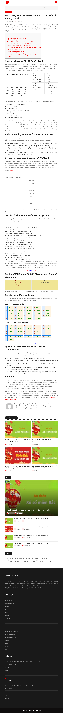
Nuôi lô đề (31, 270)
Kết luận (9, 57)
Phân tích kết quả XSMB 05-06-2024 (17, 38)
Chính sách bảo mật (15, 561)
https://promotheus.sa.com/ (12, 628)
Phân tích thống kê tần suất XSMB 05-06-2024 (19, 42)
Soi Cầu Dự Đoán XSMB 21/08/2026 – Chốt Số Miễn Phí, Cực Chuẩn (44, 441)
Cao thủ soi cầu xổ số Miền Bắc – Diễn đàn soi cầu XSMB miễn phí (28, 558)
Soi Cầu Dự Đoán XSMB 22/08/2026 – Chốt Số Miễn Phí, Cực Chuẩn (17, 441)
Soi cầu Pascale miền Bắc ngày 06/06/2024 (18, 44)
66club (7, 640)
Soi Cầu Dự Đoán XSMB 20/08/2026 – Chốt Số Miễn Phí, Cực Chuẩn (17, 467)
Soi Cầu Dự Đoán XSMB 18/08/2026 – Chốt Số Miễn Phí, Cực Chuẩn (31, 543)
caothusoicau (27, 25)
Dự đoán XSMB (14, 8)
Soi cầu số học (12, 399)
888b (6, 609)
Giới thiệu (41, 561)
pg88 (6, 612)
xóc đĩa (7, 616)
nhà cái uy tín (8, 606)
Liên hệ (49, 561)
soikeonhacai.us (9, 603)
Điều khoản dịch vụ (29, 561)
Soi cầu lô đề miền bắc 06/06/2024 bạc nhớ (18, 45)
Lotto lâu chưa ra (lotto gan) (16, 51)
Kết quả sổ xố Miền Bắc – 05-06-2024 (17, 40)
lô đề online (8, 619)
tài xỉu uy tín (8, 600)
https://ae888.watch (10, 634)
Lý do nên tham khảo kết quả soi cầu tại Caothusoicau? (21, 55)
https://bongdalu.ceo (10, 622)
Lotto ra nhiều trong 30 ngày (16, 53)
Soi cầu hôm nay (31, 343)
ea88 (6, 649)
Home (7, 8)
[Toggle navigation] (7, 2)
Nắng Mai (11, 21)
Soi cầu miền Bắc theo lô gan (14, 49)
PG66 (6, 643)
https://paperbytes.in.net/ (11, 631)
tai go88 (7, 646)
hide (26, 35)
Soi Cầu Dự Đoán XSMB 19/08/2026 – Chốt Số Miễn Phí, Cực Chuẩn (44, 467)
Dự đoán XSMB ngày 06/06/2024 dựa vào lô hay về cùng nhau (23, 47)
